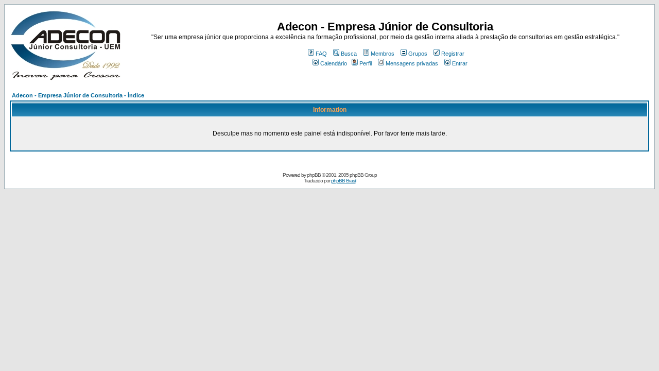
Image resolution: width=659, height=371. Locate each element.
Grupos (417, 53)
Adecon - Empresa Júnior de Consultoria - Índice (78, 95)
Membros (382, 53)
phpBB (314, 175)
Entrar (459, 63)
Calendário (333, 63)
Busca (349, 53)
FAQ (321, 53)
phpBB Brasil (343, 180)
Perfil (365, 63)
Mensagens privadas (412, 63)
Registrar (452, 53)
